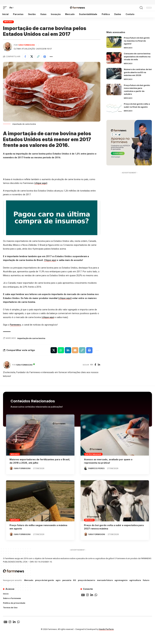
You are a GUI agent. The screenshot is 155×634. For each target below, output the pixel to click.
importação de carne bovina (31, 338)
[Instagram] (87, 594)
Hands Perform (106, 629)
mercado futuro (105, 580)
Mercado (8, 22)
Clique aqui (50, 260)
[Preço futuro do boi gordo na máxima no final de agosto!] (114, 42)
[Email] (75, 350)
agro (58, 580)
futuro (146, 580)
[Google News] (83, 594)
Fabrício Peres (96, 468)
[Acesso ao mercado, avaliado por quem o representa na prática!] (115, 435)
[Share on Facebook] (25, 57)
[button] (5, 8)
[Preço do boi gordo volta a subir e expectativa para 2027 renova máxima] (115, 500)
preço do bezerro (86, 580)
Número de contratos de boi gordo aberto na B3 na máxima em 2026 (138, 72)
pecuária (66, 580)
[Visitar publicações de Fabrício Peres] (85, 468)
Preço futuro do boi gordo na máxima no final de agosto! (137, 41)
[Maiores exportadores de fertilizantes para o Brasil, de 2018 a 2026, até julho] (40, 435)
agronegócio (121, 580)
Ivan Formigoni (26, 45)
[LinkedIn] (99, 365)
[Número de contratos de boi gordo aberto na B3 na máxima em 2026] (114, 73)
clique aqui (41, 183)
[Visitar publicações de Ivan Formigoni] (7, 46)
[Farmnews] (77, 8)
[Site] (91, 365)
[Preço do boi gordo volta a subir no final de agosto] (114, 108)
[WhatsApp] (96, 594)
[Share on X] (32, 57)
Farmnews (15, 324)
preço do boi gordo (44, 580)
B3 (74, 580)
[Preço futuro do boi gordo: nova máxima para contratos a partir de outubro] (114, 89)
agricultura (135, 580)
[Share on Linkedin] (68, 350)
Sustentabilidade (93, 454)
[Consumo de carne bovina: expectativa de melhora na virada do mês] (114, 58)
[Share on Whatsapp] (61, 350)
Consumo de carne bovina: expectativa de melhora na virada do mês (137, 56)
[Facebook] (95, 365)
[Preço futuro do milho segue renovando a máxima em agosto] (40, 500)
